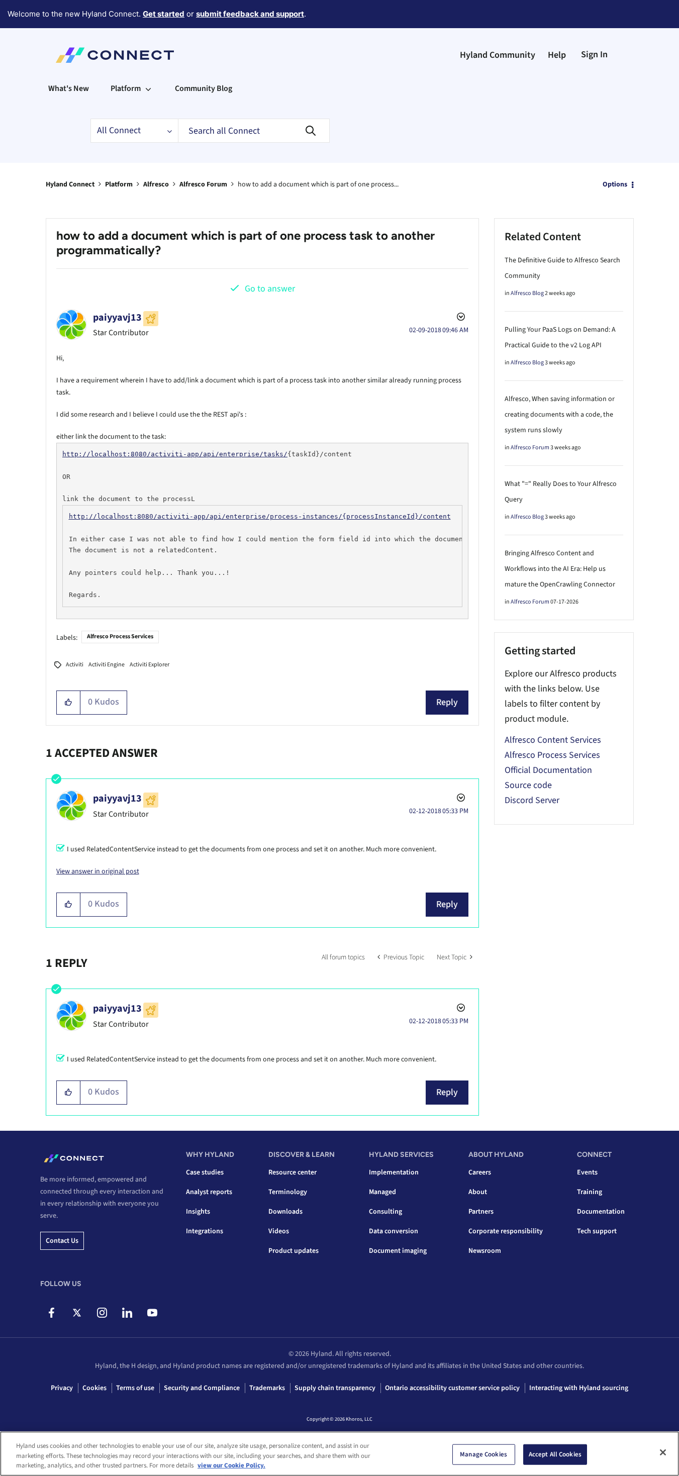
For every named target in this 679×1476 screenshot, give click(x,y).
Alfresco (156, 184)
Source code (528, 785)
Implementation (394, 1172)
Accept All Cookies (555, 1453)
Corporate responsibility (505, 1231)
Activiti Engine (106, 664)
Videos (278, 1231)
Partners (481, 1212)
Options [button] (615, 184)
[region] (339, 1453)
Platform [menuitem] (126, 88)
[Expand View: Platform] (148, 88)
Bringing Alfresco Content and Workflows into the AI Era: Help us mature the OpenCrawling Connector (560, 568)
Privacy (62, 1388)
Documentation (601, 1212)
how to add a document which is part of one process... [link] (318, 184)
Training (589, 1192)
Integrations (204, 1231)
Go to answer (270, 288)
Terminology (287, 1192)
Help (557, 55)
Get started (163, 14)
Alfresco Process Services (120, 636)
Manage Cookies (483, 1453)
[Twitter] (76, 1313)
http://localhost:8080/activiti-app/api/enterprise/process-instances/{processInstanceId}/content (260, 516)
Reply (447, 702)
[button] (68, 702)
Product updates (293, 1251)
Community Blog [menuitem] (203, 88)
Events (587, 1172)
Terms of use (135, 1388)
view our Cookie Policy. (231, 1465)
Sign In (594, 54)
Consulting (385, 1212)
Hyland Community (497, 55)
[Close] (663, 1452)
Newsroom (484, 1251)
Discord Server (532, 800)
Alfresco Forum (203, 184)
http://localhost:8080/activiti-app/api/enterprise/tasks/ (174, 454)
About (477, 1192)
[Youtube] (152, 1313)
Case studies (205, 1172)
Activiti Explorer (149, 664)
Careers (479, 1172)
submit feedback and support (250, 14)
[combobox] (254, 131)
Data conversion (393, 1231)
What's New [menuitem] (68, 88)
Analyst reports (209, 1192)
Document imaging (398, 1251)
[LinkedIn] (127, 1313)
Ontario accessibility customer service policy (452, 1388)
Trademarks (267, 1388)
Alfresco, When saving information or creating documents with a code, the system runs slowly (560, 414)
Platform (119, 184)
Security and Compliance (202, 1388)
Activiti (74, 664)
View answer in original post (97, 871)
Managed (382, 1192)
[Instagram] (101, 1313)
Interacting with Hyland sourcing (578, 1388)
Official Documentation (548, 770)
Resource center (292, 1172)
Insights (198, 1212)
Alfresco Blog (527, 293)
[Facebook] (51, 1313)
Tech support (597, 1231)
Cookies (94, 1388)
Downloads (285, 1212)
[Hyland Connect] (114, 55)
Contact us (62, 1241)
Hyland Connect (70, 184)
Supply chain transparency (335, 1388)
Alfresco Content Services (553, 740)
